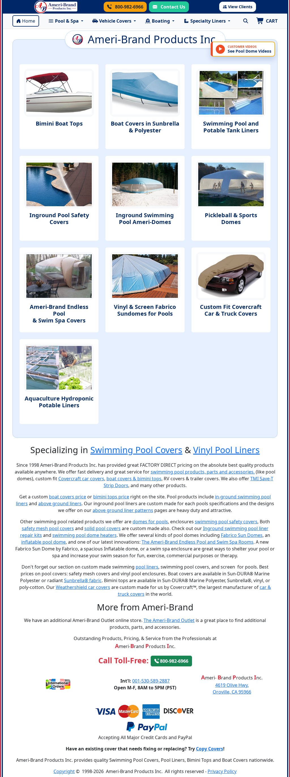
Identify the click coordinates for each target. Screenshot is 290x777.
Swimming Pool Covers (136, 450)
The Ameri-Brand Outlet (169, 620)
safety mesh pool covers (48, 528)
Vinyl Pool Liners (226, 450)
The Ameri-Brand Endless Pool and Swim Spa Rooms (197, 542)
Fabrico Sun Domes (242, 535)
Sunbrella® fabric (83, 580)
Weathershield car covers (83, 587)
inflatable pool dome (43, 542)
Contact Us (172, 7)
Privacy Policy (222, 771)
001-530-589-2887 (151, 681)
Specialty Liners (208, 21)
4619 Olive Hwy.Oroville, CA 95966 (232, 688)
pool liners (147, 567)
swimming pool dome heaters (84, 535)
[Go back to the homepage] (56, 7)
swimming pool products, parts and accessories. (203, 472)
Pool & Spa (67, 21)
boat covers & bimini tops (133, 478)
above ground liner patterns (123, 510)
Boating (161, 21)
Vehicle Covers (115, 21)
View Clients (240, 6)
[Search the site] (245, 21)
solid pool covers (102, 528)
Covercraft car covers (81, 478)
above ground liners (60, 503)
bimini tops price (111, 497)
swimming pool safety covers (226, 521)
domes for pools (150, 521)
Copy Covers (209, 749)
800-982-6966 (128, 7)
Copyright (64, 771)
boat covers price (67, 497)
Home (28, 21)
